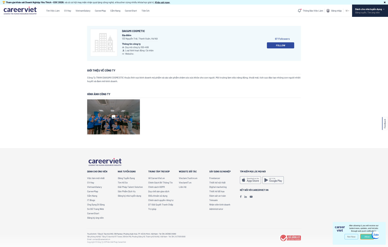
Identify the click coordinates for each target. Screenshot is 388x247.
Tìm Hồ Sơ (123, 182)
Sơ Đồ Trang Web (95, 209)
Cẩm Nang (115, 10)
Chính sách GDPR (156, 187)
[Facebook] (240, 196)
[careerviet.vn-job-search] (250, 180)
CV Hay (67, 10)
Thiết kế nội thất (217, 182)
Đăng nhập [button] (336, 10)
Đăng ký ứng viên (95, 217)
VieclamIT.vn (185, 182)
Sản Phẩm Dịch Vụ (126, 191)
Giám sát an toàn (217, 195)
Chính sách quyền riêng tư (160, 200)
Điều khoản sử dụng (157, 195)
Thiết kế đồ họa (216, 191)
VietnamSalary (83, 10)
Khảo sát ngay (162, 2)
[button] (385, 2)
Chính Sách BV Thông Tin (160, 182)
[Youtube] (251, 196)
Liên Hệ (182, 187)
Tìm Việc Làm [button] (53, 10)
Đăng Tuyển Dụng (126, 178)
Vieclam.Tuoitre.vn (188, 178)
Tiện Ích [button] (145, 10)
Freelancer (214, 178)
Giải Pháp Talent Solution (130, 187)
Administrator (216, 209)
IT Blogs (91, 200)
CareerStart (131, 10)
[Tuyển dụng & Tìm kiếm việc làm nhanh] (20, 10)
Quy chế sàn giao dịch (158, 191)
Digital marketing (218, 187)
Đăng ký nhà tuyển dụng (129, 195)
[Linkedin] (245, 196)
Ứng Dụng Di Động (96, 204)
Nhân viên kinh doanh (219, 204)
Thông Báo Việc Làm (313, 10)
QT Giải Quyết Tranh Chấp (160, 204)
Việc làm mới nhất (96, 178)
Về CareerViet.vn (156, 178)
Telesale (213, 200)
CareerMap (100, 10)
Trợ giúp (152, 209)
